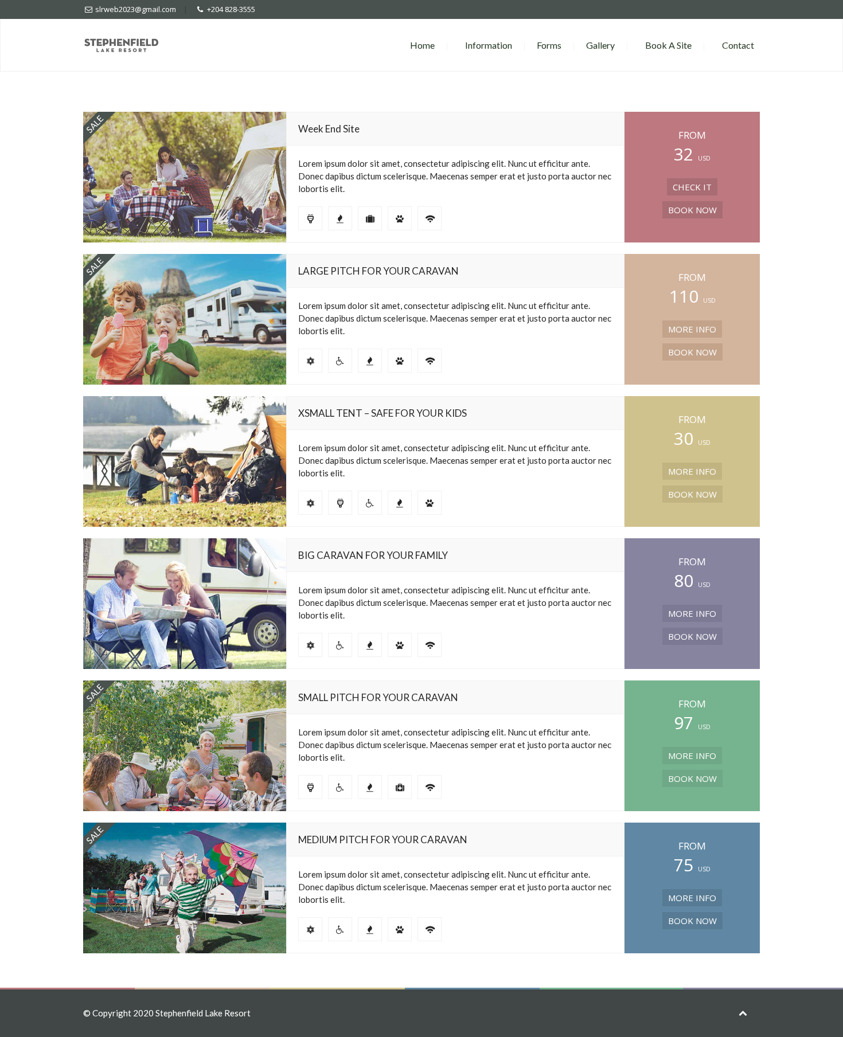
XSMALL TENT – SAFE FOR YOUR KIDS (382, 413)
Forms (549, 45)
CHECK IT (692, 187)
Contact (738, 45)
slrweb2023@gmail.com (135, 9)
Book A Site (668, 45)
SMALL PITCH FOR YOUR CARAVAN (378, 697)
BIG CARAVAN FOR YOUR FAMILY (373, 555)
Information (488, 45)
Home (422, 45)
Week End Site (329, 129)
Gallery (600, 45)
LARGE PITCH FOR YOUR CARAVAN (378, 271)
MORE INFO (692, 329)
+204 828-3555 (231, 9)
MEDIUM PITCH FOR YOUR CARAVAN (382, 839)
